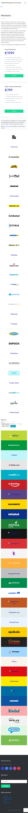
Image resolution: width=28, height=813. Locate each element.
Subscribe (3, 778)
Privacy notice (7, 802)
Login (1, 6)
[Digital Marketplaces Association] (11, 2)
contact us (6, 126)
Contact (5, 801)
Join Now (14, 75)
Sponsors (6, 796)
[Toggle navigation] (25, 3)
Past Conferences (8, 799)
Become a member (8, 797)
